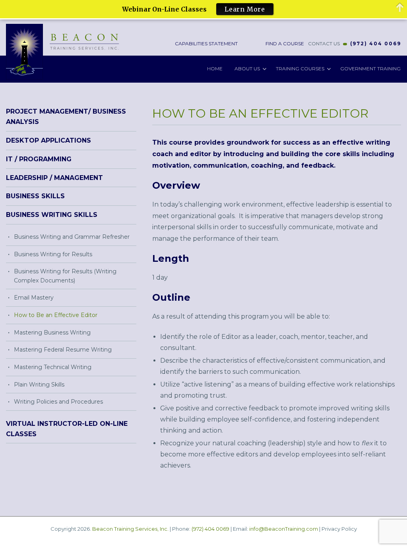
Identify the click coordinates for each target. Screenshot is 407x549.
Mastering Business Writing (52, 332)
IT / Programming (39, 159)
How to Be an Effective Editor (55, 315)
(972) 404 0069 (375, 43)
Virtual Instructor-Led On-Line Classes (67, 429)
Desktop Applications (48, 140)
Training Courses (300, 69)
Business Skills (35, 196)
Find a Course (284, 43)
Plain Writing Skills (39, 384)
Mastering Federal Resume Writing (63, 349)
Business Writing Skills (51, 214)
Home (215, 69)
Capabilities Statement (206, 43)
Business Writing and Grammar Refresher (72, 236)
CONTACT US (324, 43)
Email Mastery (34, 297)
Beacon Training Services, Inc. (130, 529)
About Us (247, 69)
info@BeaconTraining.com (283, 529)
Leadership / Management (54, 178)
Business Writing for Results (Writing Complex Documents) (65, 276)
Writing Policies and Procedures (58, 401)
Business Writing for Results (53, 254)
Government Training (370, 69)
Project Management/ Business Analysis (66, 117)
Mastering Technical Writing (52, 367)
